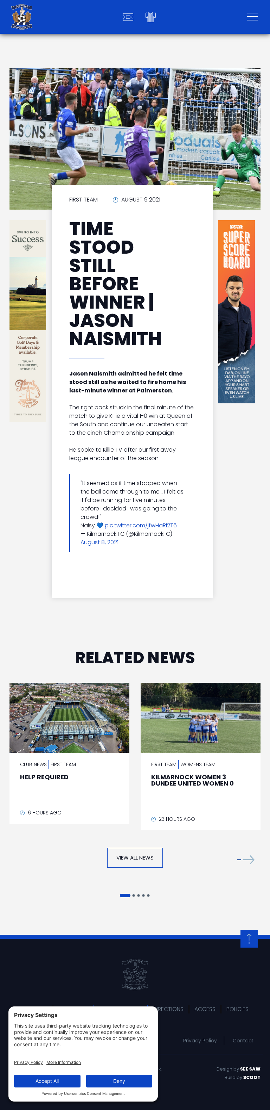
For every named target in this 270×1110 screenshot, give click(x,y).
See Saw (250, 1069)
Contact (243, 1040)
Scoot (252, 1077)
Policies (237, 1009)
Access (205, 1009)
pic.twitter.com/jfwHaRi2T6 (141, 525)
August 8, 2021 (99, 542)
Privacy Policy (200, 1040)
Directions (168, 1009)
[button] (245, 859)
